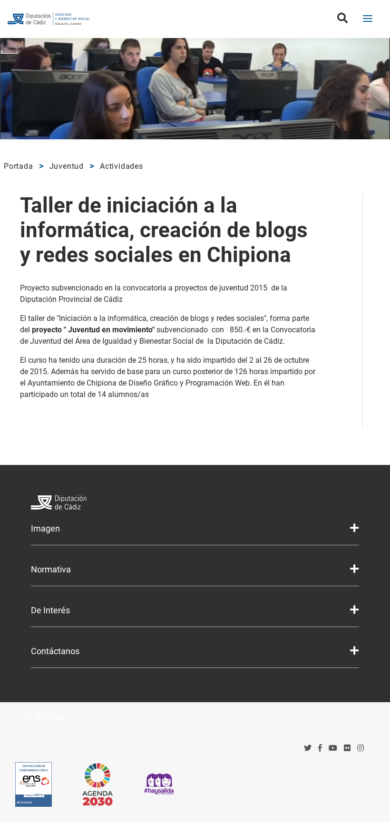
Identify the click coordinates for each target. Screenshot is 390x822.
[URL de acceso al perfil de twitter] (308, 748)
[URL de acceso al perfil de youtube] (333, 748)
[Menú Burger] (367, 19)
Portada (18, 166)
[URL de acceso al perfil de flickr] (347, 748)
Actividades (121, 166)
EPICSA (48, 718)
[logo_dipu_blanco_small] (195, 503)
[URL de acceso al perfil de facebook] (320, 748)
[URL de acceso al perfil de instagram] (360, 748)
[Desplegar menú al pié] (354, 528)
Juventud (66, 166)
